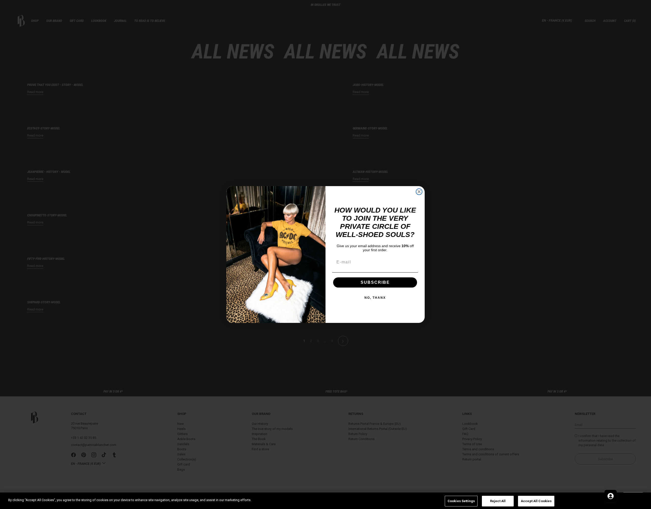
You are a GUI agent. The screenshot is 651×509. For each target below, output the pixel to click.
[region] (325, 500)
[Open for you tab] (610, 496)
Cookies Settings (461, 501)
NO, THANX (375, 298)
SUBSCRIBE (375, 282)
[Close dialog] (419, 192)
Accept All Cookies (536, 501)
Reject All (498, 501)
